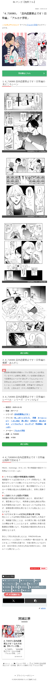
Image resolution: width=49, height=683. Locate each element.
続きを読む (24, 353)
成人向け (42, 421)
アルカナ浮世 (32, 25)
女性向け (33, 421)
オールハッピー (28, 580)
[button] (35, 600)
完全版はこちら (24, 73)
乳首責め (39, 424)
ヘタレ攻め (15, 421)
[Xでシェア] (13, 600)
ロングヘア (29, 424)
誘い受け (25, 421)
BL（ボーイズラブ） (22, 418)
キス (7, 424)
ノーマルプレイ (17, 424)
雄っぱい (28, 590)
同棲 (34, 418)
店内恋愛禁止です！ (22, 414)
